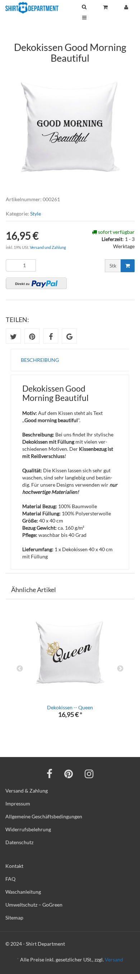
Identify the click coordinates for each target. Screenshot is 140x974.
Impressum (17, 803)
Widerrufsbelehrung (28, 829)
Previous (19, 668)
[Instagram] (89, 773)
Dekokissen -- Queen (70, 707)
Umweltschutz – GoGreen (33, 905)
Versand (114, 959)
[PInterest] (68, 773)
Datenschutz (19, 842)
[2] (36, 283)
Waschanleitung (23, 892)
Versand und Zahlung (48, 247)
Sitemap (14, 917)
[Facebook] (49, 773)
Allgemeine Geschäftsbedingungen (43, 816)
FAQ (10, 879)
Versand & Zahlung (26, 791)
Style (35, 214)
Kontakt (14, 866)
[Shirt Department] (32, 8)
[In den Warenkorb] (128, 265)
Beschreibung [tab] (40, 360)
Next (120, 668)
